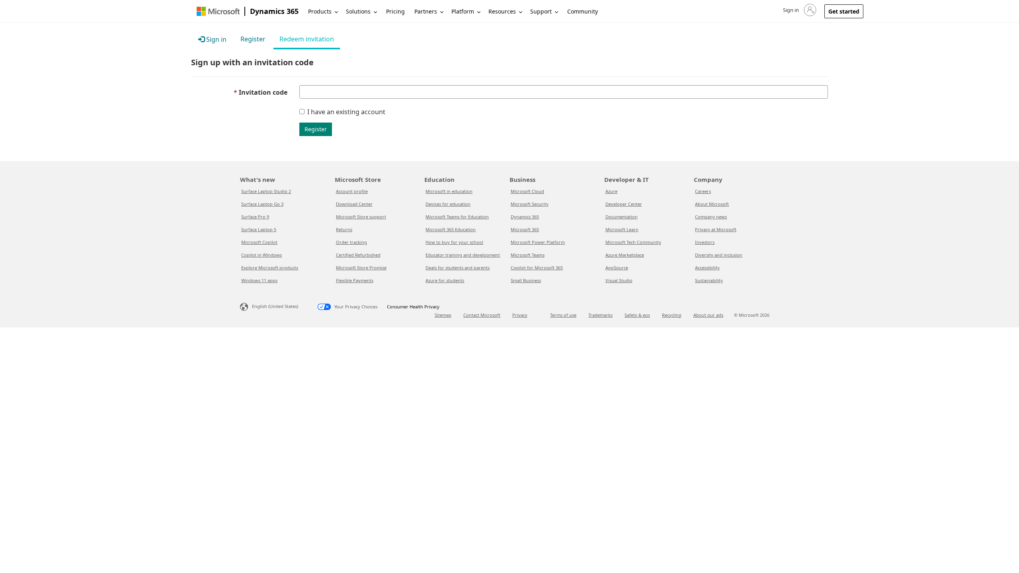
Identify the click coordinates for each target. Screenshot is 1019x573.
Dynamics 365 (274, 11)
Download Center (354, 204)
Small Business (526, 280)
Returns (344, 229)
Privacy (519, 315)
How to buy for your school (454, 242)
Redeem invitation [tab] (306, 39)
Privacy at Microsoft (715, 229)
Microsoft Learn (621, 229)
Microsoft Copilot (259, 242)
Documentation (621, 217)
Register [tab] (252, 39)
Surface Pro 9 (255, 217)
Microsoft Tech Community (633, 242)
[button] (799, 9)
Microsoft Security (530, 204)
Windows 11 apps (259, 280)
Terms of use (563, 315)
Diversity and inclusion (718, 255)
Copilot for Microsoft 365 (537, 268)
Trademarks (600, 315)
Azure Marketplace (624, 255)
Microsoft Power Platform (538, 242)
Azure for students (445, 280)
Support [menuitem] (541, 11)
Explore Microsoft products (269, 268)
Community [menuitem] (582, 11)
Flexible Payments (354, 280)
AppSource (616, 268)
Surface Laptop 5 (258, 229)
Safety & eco (637, 315)
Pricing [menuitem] (395, 11)
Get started (843, 11)
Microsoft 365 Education (451, 229)
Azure (611, 191)
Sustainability (709, 280)
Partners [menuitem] (425, 11)
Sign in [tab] (215, 39)
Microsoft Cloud (527, 191)
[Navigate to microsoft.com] (218, 11)
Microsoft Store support (361, 217)
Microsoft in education (449, 191)
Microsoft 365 (525, 229)
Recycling (671, 315)
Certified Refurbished (358, 255)
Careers (703, 191)
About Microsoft (712, 204)
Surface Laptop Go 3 (262, 204)
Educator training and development (463, 255)
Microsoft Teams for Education (457, 217)
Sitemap (443, 315)
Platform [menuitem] (462, 11)
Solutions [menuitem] (358, 11)
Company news (711, 217)
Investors (704, 242)
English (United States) (275, 306)
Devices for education (448, 204)
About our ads (708, 315)
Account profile (352, 191)
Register (316, 129)
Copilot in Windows (261, 255)
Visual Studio (618, 280)
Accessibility (707, 268)
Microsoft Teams (528, 255)
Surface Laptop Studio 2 (266, 191)
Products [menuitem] (320, 11)
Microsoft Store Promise (361, 268)
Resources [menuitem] (502, 11)
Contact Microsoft (481, 315)
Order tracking (351, 242)
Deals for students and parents (458, 268)
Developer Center (623, 204)
